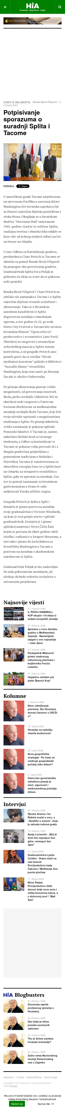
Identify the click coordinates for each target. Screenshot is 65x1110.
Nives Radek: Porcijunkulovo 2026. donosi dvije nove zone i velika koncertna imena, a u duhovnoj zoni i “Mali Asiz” (43, 891)
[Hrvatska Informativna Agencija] (32, 7)
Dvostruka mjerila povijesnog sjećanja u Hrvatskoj (41, 1008)
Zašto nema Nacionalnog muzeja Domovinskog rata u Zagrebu (42, 1059)
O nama (20, 1077)
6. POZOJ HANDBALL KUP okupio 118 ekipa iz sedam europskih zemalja (43, 615)
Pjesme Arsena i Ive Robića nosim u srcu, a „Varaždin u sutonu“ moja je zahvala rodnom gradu (43, 819)
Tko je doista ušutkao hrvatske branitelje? (41, 1040)
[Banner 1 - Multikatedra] (32, 20)
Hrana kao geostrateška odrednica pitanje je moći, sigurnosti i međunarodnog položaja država (42, 785)
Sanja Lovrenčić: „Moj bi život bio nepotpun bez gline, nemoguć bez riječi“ (42, 839)
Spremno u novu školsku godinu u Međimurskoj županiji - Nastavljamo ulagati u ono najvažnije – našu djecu (42, 636)
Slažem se (17, 1103)
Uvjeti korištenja (34, 1077)
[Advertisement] (32, 62)
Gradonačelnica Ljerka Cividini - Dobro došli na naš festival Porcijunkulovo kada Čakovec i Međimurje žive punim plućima (43, 863)
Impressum (8, 1077)
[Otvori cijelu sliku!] (32, 162)
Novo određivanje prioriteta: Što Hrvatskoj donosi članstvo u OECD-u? (43, 711)
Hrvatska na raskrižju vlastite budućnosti (40, 731)
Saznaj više (44, 1103)
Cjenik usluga (50, 1077)
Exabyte (14, 1085)
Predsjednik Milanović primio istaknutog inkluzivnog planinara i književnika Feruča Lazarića (41, 660)
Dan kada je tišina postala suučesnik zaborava (39, 1025)
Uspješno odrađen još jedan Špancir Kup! (41, 678)
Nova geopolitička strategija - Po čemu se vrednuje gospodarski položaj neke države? (41, 759)
